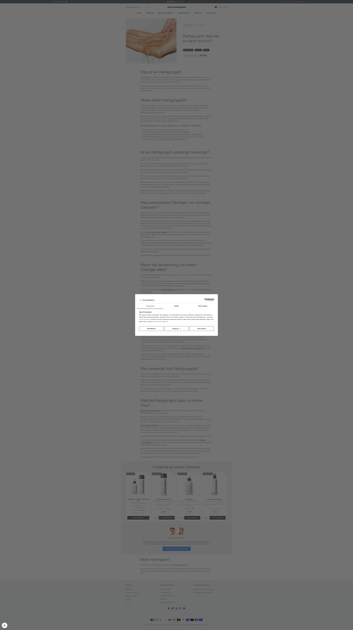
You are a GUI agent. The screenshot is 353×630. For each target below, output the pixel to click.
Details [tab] (176, 306)
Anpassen (175, 328)
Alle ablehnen (151, 328)
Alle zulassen (201, 328)
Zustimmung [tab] (150, 306)
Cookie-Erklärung (145, 319)
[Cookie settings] (4, 625)
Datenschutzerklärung (160, 321)
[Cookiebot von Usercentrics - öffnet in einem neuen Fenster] (206, 299)
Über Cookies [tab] (202, 306)
